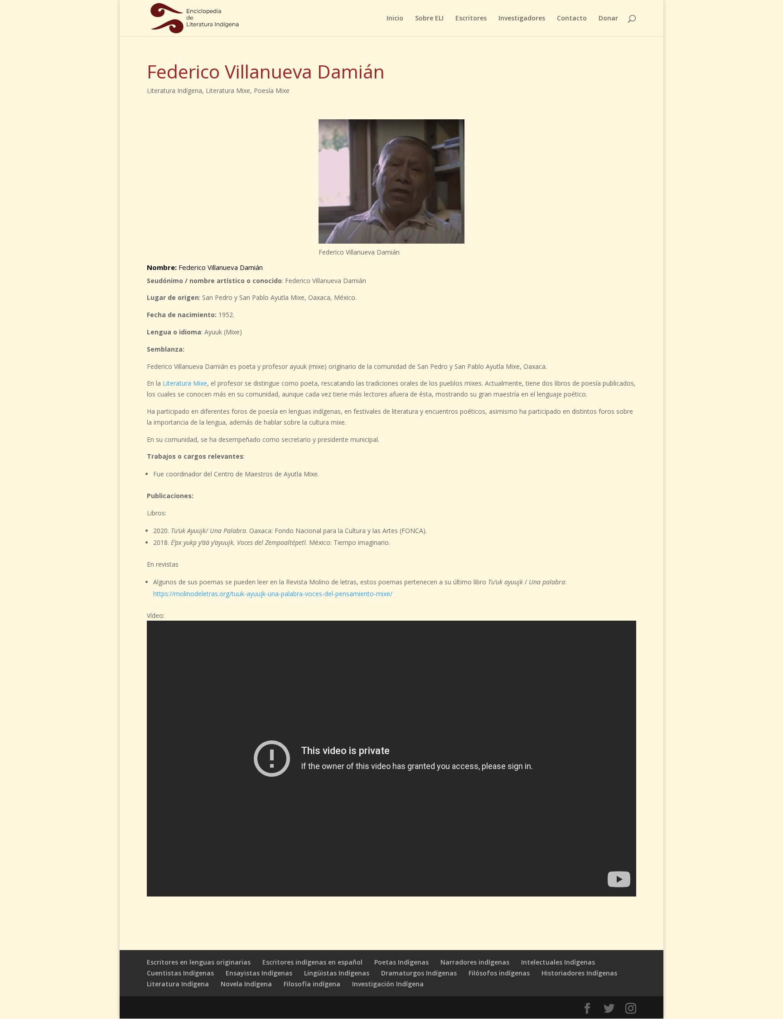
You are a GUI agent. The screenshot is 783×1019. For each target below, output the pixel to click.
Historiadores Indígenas (579, 973)
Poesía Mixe (272, 90)
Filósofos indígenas (499, 973)
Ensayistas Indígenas (259, 973)
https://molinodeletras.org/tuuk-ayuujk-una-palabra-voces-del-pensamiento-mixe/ (272, 593)
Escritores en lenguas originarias (199, 962)
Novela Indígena (246, 984)
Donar (608, 18)
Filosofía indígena (312, 984)
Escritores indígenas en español (312, 962)
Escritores (471, 18)
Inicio (395, 18)
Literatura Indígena (174, 90)
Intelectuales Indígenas (558, 962)
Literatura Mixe (228, 90)
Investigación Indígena (388, 984)
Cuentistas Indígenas (180, 973)
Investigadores (521, 18)
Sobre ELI (429, 18)
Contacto (572, 18)
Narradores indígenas (474, 962)
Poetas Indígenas (401, 962)
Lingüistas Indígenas (336, 973)
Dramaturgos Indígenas (419, 973)
